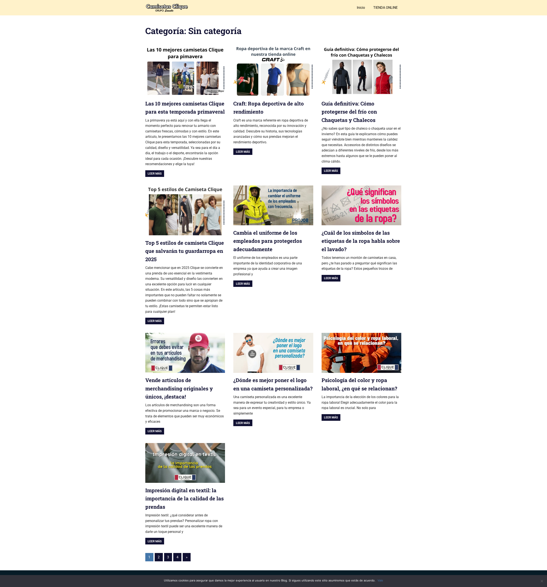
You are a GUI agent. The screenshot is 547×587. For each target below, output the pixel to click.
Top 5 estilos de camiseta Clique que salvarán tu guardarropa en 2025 (184, 251)
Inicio (361, 8)
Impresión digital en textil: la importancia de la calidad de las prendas (184, 498)
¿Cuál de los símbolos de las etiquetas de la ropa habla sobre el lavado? (361, 241)
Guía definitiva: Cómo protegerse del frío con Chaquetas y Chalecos (349, 111)
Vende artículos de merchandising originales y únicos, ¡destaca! (179, 388)
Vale (380, 580)
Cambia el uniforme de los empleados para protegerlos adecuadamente (267, 241)
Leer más (155, 173)
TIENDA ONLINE (385, 8)
